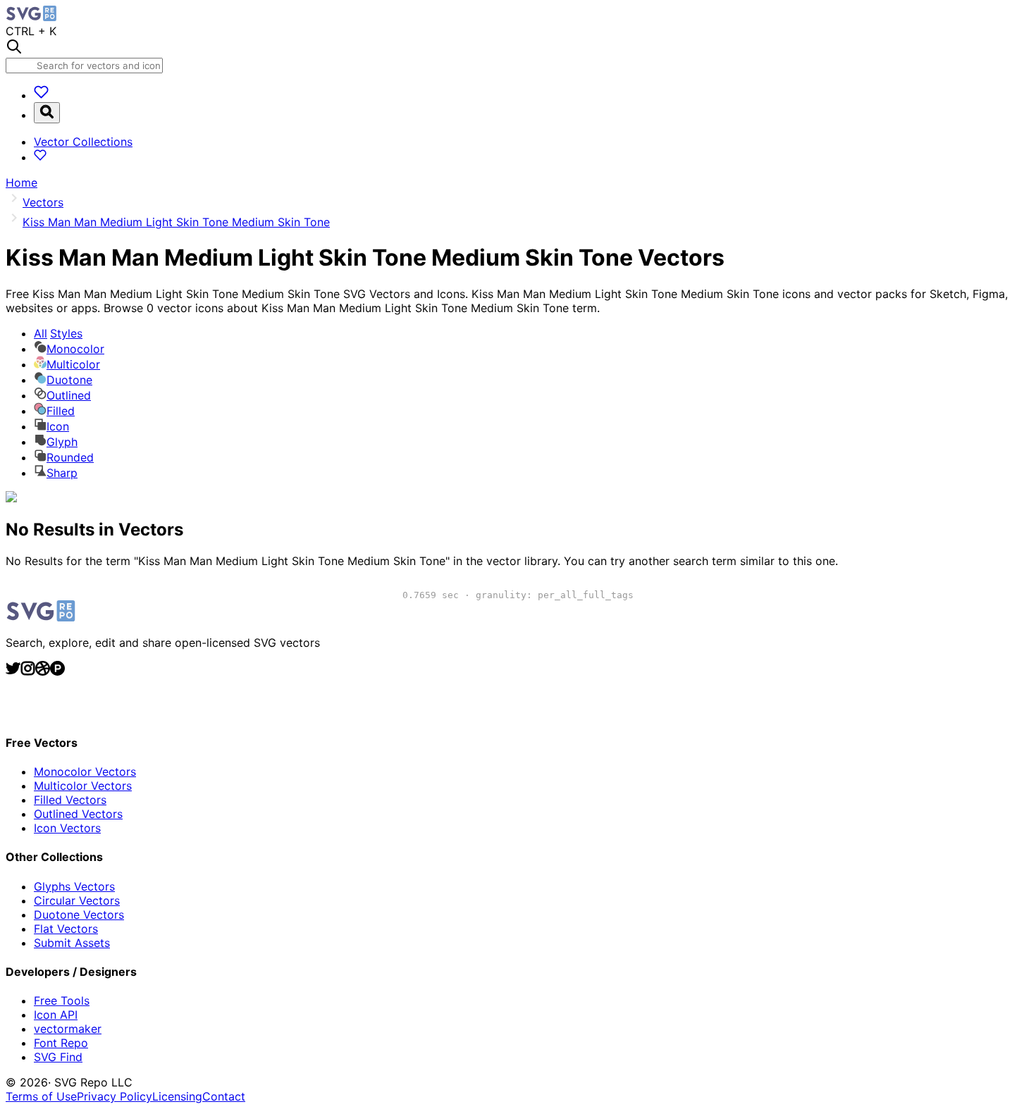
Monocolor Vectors (85, 771)
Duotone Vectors (79, 914)
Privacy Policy (114, 1096)
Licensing (177, 1096)
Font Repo (61, 1043)
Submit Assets (72, 943)
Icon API (56, 1015)
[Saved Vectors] (41, 95)
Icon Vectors (67, 828)
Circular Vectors (77, 900)
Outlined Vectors (78, 814)
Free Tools (62, 1000)
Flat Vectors (66, 929)
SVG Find (58, 1057)
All (58, 333)
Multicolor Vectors (83, 786)
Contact (223, 1096)
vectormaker (67, 1029)
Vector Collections (83, 142)
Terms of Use (41, 1096)
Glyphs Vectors (74, 886)
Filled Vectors (70, 800)
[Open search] (47, 112)
